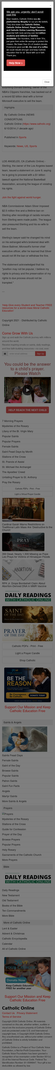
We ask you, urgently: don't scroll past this (24, 13)
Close (47, 81)
